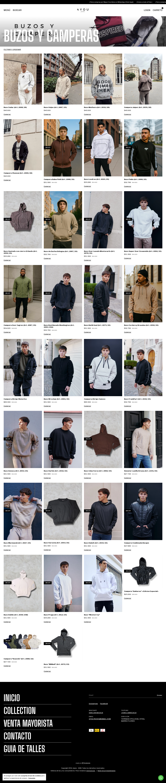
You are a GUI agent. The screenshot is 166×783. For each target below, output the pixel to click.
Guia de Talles (24, 749)
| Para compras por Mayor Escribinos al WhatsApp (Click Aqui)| (63, 2)
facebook (104, 704)
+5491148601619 (128, 713)
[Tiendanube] (83, 763)
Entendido (31, 778)
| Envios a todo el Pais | (96, 2)
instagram (93, 704)
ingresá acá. (90, 771)
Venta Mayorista (28, 723)
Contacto (17, 736)
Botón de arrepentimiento (106, 771)
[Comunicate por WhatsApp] (161, 778)
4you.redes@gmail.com (100, 719)
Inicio (12, 698)
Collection (20, 711)
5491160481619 (96, 713)
